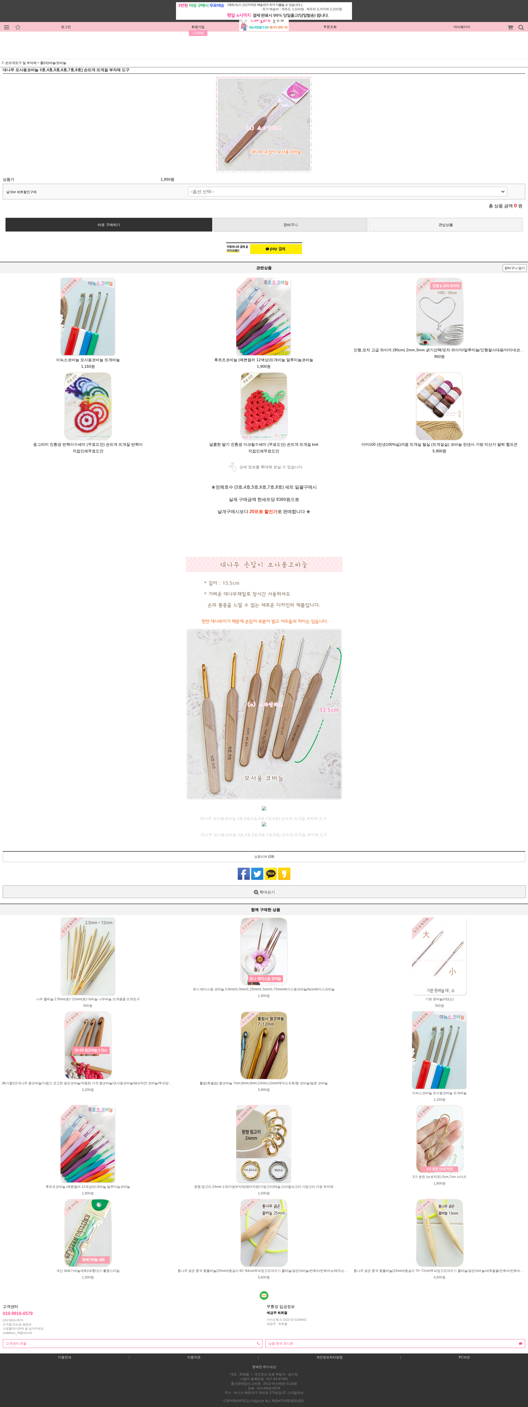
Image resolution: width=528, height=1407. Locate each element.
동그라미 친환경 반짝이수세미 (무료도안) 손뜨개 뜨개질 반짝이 (88, 444)
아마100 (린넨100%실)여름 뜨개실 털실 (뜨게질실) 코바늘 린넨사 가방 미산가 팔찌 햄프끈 (439, 444)
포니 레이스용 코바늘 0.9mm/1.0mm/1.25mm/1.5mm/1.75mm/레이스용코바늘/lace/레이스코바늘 (264, 989)
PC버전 (464, 1357)
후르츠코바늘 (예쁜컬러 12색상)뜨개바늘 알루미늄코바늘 (263, 360)
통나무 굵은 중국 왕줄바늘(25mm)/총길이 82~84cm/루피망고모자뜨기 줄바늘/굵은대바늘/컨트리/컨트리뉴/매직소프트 (264, 1271)
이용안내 (64, 1357)
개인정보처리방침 (329, 1357)
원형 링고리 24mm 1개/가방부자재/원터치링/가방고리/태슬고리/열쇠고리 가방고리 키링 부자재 (263, 1187)
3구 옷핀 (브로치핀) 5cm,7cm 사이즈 (439, 1177)
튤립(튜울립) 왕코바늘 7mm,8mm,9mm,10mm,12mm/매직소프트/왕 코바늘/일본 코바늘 (264, 1083)
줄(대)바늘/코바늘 (53, 63)
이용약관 (193, 1357)
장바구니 (291, 225)
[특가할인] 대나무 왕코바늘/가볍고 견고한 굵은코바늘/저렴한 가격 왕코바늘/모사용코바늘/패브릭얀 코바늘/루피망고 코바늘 (92, 1083)
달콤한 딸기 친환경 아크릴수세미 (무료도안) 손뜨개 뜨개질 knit (263, 444)
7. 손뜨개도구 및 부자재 (19, 63)
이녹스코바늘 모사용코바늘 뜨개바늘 (88, 360)
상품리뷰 (264, 857)
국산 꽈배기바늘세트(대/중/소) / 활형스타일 (88, 1271)
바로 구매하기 (109, 225)
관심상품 (446, 225)
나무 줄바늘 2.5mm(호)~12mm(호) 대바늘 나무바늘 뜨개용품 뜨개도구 (88, 999)
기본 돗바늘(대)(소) (439, 999)
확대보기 (266, 892)
